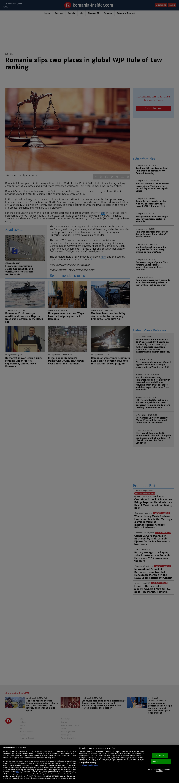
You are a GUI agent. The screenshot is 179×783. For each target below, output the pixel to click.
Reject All (155, 762)
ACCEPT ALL (160, 755)
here (17, 772)
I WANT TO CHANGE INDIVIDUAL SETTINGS (159, 770)
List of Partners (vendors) (88, 765)
